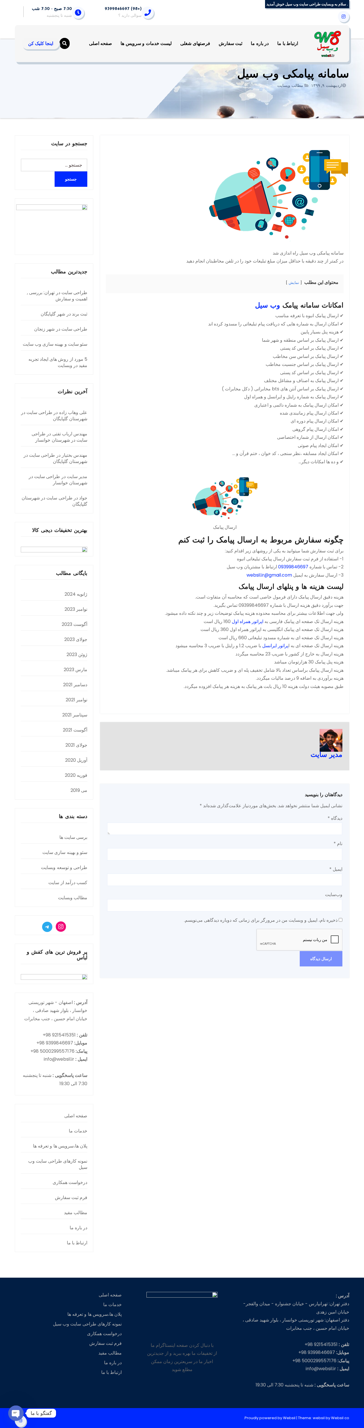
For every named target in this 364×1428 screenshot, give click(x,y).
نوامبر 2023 (76, 609)
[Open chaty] (16, 1413)
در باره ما (260, 43)
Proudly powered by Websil (270, 1418)
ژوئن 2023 (77, 654)
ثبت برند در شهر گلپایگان (64, 314)
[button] (64, 43)
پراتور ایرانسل (275, 645)
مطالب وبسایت (290, 85)
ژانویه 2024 (76, 594)
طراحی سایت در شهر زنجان (60, 329)
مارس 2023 (75, 669)
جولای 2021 (76, 745)
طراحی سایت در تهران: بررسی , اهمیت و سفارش (57, 295)
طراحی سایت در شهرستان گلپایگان (54, 415)
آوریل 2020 (76, 760)
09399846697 (293, 567)
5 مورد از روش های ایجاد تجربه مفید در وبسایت (57, 362)
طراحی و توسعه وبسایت (64, 867)
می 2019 (79, 790)
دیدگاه (335, 818)
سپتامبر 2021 (74, 715)
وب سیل (267, 305)
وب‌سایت (333, 894)
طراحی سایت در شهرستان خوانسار (59, 437)
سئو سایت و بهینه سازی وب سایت (55, 344)
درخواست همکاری (70, 1182)
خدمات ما (78, 1131)
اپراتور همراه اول (247, 621)
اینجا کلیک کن (40, 43)
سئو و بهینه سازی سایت (64, 852)
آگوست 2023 (74, 624)
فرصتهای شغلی (195, 43)
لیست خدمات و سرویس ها (146, 43)
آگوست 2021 (75, 730)
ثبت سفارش (231, 43)
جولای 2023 (75, 639)
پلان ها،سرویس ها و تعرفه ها (60, 1146)
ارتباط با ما (287, 43)
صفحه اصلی (100, 43)
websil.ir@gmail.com (269, 575)
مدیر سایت (326, 755)
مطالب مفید (75, 1212)
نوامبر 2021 (76, 699)
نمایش (294, 282)
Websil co (340, 1418)
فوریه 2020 (76, 775)
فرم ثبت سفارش (71, 1197)
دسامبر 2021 (75, 684)
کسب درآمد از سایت (67, 882)
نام (338, 843)
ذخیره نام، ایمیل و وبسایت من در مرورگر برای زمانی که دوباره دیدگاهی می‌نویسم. (261, 920)
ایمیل (335, 869)
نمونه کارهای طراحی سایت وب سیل (57, 1164)
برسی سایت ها (73, 837)
